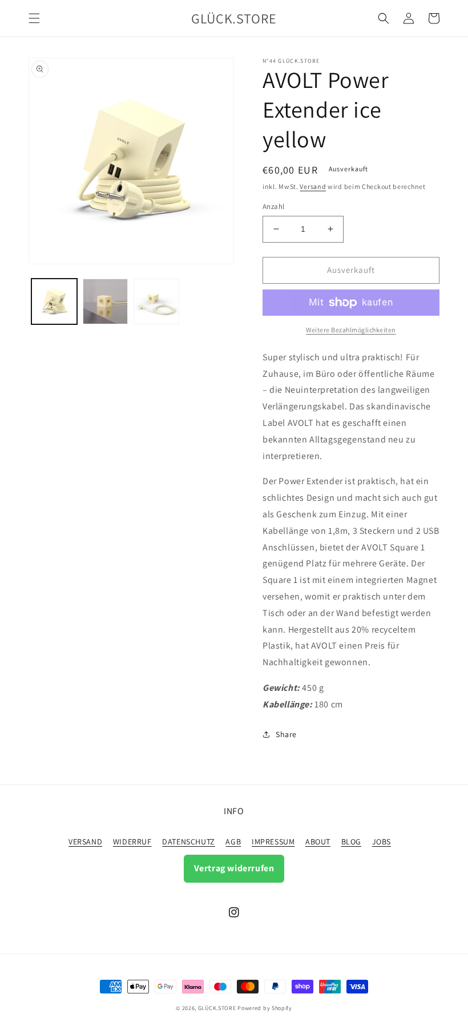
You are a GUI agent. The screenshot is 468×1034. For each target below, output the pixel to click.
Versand (313, 186)
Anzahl (273, 206)
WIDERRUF (132, 841)
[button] (34, 18)
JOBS (381, 841)
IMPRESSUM (273, 841)
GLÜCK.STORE (217, 1008)
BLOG (351, 841)
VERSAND (85, 841)
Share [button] (286, 734)
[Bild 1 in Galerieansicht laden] (54, 301)
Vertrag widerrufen (234, 868)
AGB (233, 841)
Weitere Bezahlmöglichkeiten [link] (351, 329)
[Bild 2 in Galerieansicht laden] (105, 301)
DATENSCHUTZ (188, 841)
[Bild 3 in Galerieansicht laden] (156, 301)
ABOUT (317, 841)
